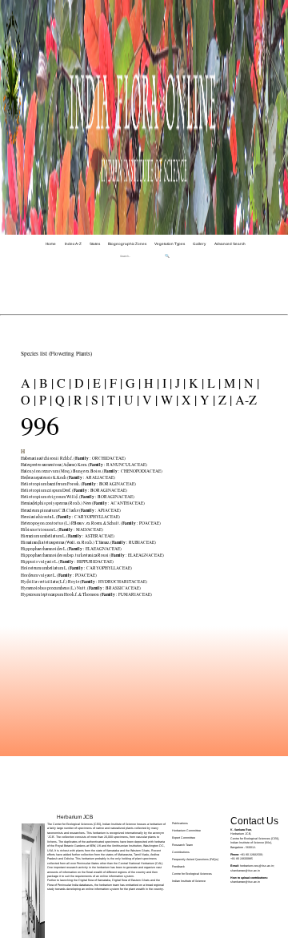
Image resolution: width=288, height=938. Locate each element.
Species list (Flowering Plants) (56, 353)
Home (51, 244)
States (95, 244)
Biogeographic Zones (127, 244)
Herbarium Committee (186, 830)
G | (131, 382)
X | (187, 399)
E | (98, 382)
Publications (180, 823)
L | (212, 382)
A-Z (244, 399)
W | (168, 399)
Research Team (182, 845)
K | (195, 382)
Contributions (181, 852)
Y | (206, 399)
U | (130, 399)
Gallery (199, 244)
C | (62, 382)
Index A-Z (73, 244)
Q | (61, 399)
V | (148, 399)
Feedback (178, 866)
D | (80, 382)
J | (179, 382)
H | (150, 382)
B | (45, 382)
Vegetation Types (169, 244)
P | (44, 399)
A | (28, 382)
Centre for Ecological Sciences (192, 874)
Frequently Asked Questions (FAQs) (195, 859)
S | (96, 399)
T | (112, 399)
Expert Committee (183, 837)
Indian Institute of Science (189, 881)
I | (165, 382)
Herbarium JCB (75, 816)
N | (250, 382)
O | (28, 399)
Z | (223, 399)
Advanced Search (230, 244)
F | (114, 382)
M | (231, 382)
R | (79, 399)
